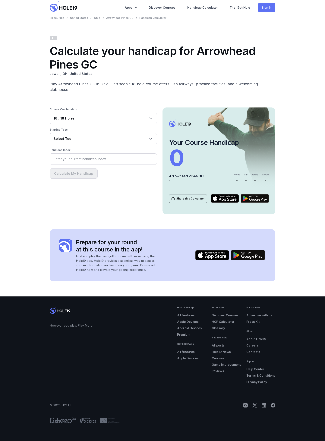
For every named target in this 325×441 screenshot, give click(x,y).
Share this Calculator (190, 198)
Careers (252, 345)
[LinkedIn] (264, 405)
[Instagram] (245, 405)
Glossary (218, 328)
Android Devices (189, 328)
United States (79, 17)
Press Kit (253, 322)
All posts (218, 345)
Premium (183, 334)
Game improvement (226, 364)
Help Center (255, 369)
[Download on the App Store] (225, 198)
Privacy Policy (256, 382)
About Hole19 (256, 339)
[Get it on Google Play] (255, 198)
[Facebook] (273, 405)
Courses (218, 358)
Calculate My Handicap (73, 173)
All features (186, 315)
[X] (254, 405)
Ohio (97, 17)
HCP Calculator (223, 322)
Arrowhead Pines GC (119, 17)
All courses (57, 17)
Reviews (218, 371)
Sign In (267, 7)
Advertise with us (259, 315)
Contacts (253, 352)
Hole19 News (221, 352)
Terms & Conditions (260, 375)
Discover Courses (225, 315)
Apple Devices (188, 322)
